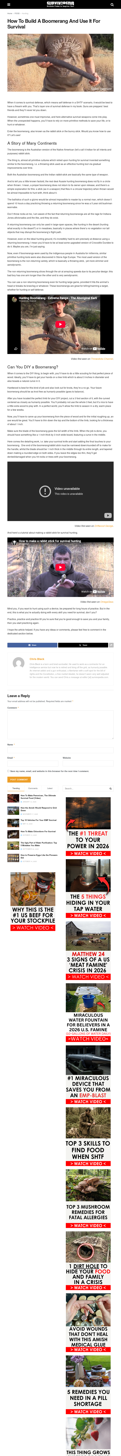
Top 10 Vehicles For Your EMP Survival (39, 820)
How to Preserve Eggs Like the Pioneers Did (39, 856)
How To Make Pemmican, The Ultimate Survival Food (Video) (38, 796)
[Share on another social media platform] (111, 645)
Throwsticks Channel (102, 358)
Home (9, 13)
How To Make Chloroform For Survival (38, 831)
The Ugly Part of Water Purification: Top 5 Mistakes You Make (39, 844)
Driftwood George (104, 526)
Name (11, 744)
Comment (13, 707)
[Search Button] (112, 4)
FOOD (17, 13)
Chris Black (37, 659)
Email (11, 757)
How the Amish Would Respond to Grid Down (39, 809)
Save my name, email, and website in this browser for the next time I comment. (49, 771)
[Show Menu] (8, 4)
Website (67, 757)
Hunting (25, 13)
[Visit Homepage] (60, 4)
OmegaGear (106, 601)
